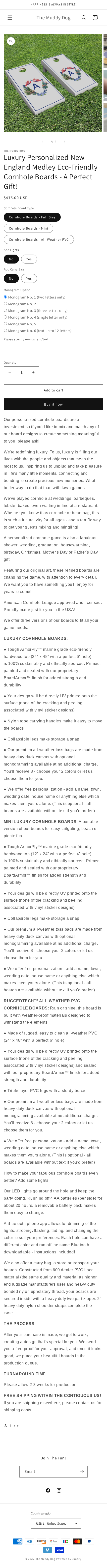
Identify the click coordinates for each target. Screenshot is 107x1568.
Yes (29, 259)
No (11, 259)
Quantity (10, 362)
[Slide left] (42, 141)
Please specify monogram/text (26, 339)
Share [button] (14, 1425)
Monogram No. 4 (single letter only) (37, 317)
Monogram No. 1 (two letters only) (36, 297)
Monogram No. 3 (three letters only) (38, 310)
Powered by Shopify (69, 1559)
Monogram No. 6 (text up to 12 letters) (40, 330)
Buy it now (53, 404)
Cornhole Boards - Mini (28, 228)
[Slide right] (64, 141)
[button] (9, 17)
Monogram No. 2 (22, 303)
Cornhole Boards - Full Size (32, 217)
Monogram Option (17, 290)
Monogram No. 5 (22, 324)
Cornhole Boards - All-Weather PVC (39, 239)
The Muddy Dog (45, 1559)
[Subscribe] (81, 1472)
